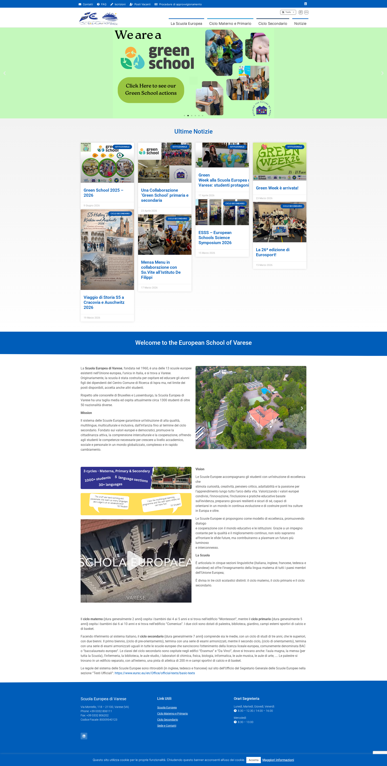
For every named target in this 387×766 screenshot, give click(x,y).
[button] (4, 72)
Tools (287, 12)
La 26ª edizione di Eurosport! (272, 252)
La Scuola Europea (186, 23)
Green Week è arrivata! (277, 188)
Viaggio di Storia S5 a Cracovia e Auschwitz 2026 (104, 302)
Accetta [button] (253, 760)
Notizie (300, 23)
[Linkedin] (305, 4)
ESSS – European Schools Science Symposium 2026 (215, 237)
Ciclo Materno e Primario (230, 23)
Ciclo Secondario (272, 23)
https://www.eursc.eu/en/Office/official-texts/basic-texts (155, 673)
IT (301, 12)
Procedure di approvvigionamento (180, 4)
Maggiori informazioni (278, 760)
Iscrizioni (120, 4)
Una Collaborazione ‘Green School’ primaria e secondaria (164, 195)
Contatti (87, 4)
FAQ (103, 4)
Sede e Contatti (166, 725)
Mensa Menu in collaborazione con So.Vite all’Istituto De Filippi (161, 270)
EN (306, 12)
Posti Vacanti (142, 4)
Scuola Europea (167, 707)
